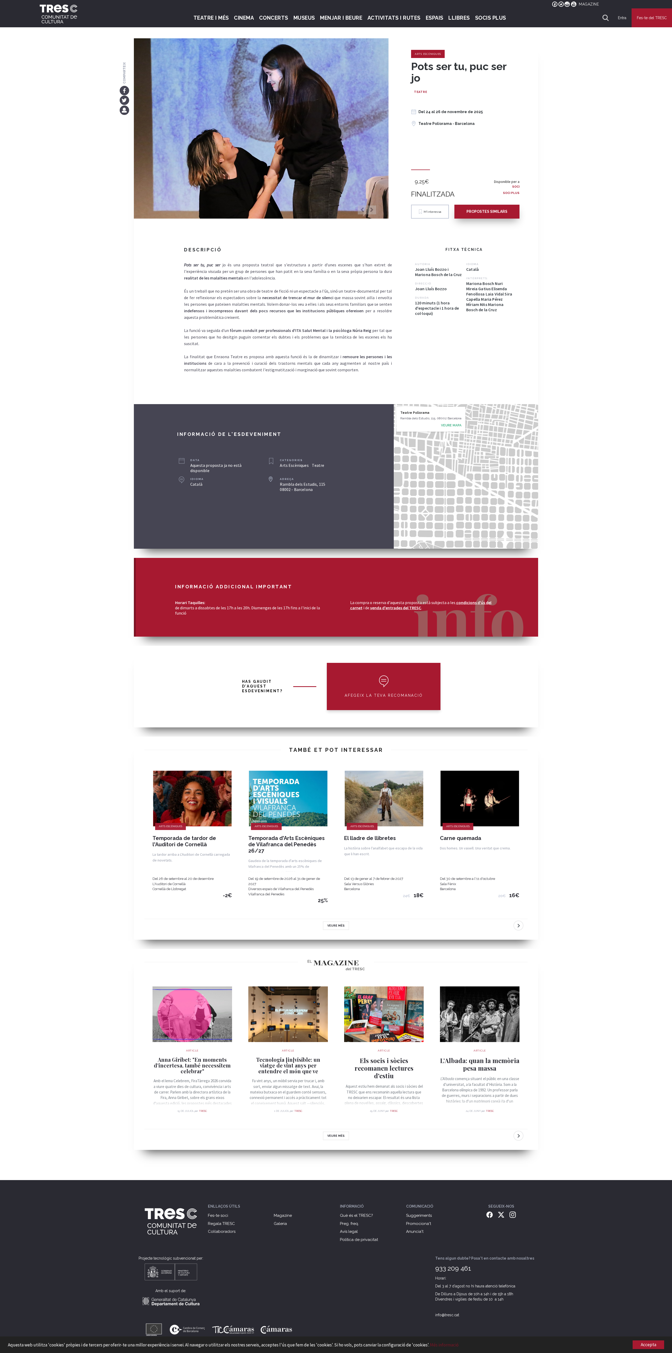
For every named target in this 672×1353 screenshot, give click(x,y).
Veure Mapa (451, 425)
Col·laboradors (221, 1231)
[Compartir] (124, 110)
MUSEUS (304, 18)
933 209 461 (453, 1268)
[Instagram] (513, 1214)
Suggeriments (419, 1215)
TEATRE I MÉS (211, 18)
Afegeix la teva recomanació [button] (384, 695)
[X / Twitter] (501, 1214)
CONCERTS (273, 18)
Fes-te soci (218, 1215)
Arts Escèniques (428, 53)
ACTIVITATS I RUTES (394, 18)
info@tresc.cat (447, 1315)
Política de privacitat (359, 1239)
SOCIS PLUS (490, 18)
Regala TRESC (221, 1223)
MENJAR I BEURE (341, 18)
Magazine (283, 1215)
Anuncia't (414, 1231)
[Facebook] (124, 90)
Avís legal (349, 1231)
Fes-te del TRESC (652, 18)
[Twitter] (124, 100)
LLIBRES (459, 18)
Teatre (420, 92)
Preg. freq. (349, 1223)
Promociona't (418, 1223)
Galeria (280, 1223)
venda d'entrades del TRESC (395, 607)
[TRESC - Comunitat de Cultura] (59, 13)
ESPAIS (434, 18)
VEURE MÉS (336, 925)
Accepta (648, 1344)
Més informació (444, 1345)
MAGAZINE (589, 4)
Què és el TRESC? (356, 1215)
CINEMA (244, 18)
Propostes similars (486, 211)
